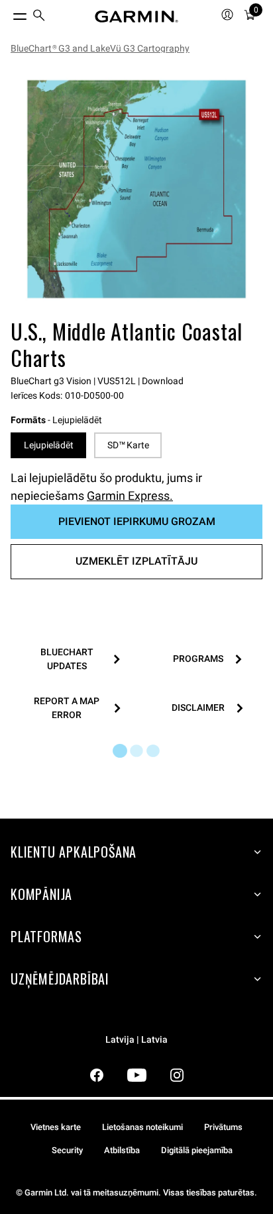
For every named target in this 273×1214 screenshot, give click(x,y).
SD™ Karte (128, 445)
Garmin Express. (130, 496)
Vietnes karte (55, 1127)
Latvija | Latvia (136, 1039)
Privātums (223, 1127)
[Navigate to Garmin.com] (136, 16)
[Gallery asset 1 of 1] (136, 189)
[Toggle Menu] (8, 13)
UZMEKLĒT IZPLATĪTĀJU (136, 561)
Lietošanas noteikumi (142, 1127)
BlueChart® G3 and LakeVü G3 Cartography (100, 48)
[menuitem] (39, 17)
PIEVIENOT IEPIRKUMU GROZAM (136, 521)
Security (67, 1150)
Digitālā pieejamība (197, 1150)
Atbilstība (122, 1150)
